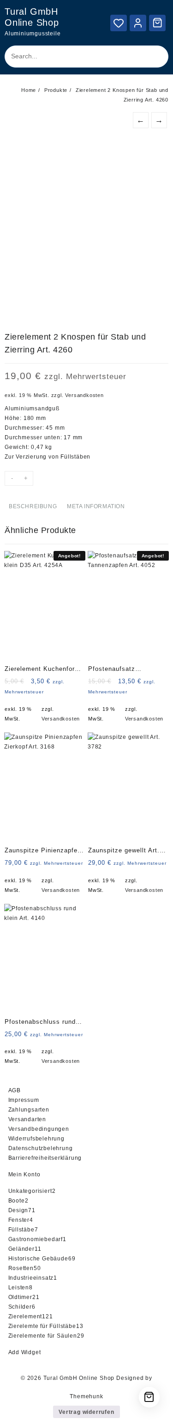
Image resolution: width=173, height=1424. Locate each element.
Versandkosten (84, 395)
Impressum (23, 1100)
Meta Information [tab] (96, 506)
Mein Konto (24, 1174)
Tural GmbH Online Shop (79, 1378)
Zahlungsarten (28, 1109)
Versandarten (27, 1119)
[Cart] (157, 22)
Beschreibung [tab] (33, 506)
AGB (14, 1090)
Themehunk (86, 1396)
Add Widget (24, 1352)
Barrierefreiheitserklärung (45, 1158)
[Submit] (153, 56)
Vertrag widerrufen (86, 1412)
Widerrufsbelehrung (36, 1138)
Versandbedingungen (38, 1129)
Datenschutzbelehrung (40, 1148)
